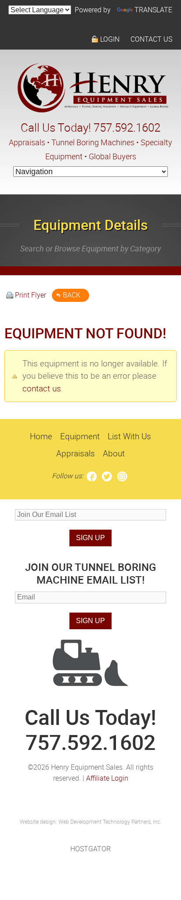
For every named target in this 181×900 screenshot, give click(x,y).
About (114, 453)
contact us (41, 388)
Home (41, 436)
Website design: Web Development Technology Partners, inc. (90, 821)
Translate (153, 9)
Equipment (80, 436)
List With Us (129, 436)
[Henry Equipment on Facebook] (91, 475)
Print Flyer (30, 295)
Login (109, 39)
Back (71, 295)
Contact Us (151, 39)
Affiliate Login (107, 778)
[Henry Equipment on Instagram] (122, 475)
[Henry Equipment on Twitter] (107, 475)
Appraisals (75, 453)
